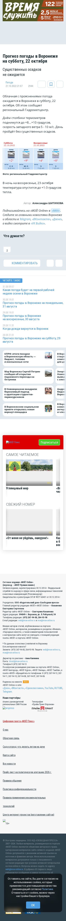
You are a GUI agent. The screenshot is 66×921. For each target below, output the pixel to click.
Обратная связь (11, 738)
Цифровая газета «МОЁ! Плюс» (18, 721)
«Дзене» (57, 219)
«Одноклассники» (34, 688)
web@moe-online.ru (26, 620)
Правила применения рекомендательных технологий (24, 802)
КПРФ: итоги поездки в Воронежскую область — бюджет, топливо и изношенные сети (20, 358)
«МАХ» (55, 211)
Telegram (25, 219)
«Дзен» (6, 688)
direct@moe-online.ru (18, 661)
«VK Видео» (38, 223)
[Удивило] (38, 246)
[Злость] (58, 246)
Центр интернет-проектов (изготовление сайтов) (28, 814)
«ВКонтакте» (41, 219)
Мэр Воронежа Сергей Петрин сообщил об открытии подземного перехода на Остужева (22, 375)
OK (33, 905)
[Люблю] (27, 246)
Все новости (9, 763)
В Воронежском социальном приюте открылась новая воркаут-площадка (21, 409)
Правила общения (12, 780)
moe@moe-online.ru (46, 620)
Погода (9, 82)
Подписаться (49, 442)
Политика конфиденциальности (19, 789)
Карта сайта (9, 755)
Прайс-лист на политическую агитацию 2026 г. (27, 772)
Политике (47, 889)
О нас (5, 729)
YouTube (49, 688)
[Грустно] (48, 246)
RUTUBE (58, 688)
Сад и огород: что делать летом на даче (24, 746)
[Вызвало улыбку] (17, 246)
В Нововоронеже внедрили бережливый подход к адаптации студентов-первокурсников (20, 393)
